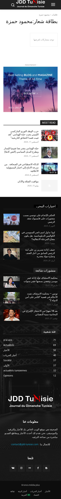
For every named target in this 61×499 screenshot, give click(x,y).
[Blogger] (46, 468)
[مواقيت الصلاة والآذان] (49, 185)
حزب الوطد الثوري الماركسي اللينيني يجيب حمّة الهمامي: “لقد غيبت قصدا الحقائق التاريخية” (23, 134)
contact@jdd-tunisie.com (24, 444)
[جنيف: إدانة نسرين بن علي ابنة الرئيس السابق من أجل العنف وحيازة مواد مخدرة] (11, 254)
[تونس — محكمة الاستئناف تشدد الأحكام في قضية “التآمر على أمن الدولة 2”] (11, 297)
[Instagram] (21, 468)
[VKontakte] (13, 468)
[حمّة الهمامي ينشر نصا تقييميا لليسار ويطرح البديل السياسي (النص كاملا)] (49, 152)
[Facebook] (38, 468)
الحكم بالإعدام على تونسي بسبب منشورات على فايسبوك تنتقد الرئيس (39, 218)
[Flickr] (29, 468)
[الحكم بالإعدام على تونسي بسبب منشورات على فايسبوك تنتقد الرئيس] (11, 219)
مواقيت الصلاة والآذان (28, 181)
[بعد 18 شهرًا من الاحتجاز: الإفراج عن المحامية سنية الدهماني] (11, 315)
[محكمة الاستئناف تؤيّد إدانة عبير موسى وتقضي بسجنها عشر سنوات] (11, 282)
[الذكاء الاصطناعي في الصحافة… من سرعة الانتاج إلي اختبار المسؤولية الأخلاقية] (49, 168)
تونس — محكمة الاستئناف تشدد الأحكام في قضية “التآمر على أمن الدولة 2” (41, 297)
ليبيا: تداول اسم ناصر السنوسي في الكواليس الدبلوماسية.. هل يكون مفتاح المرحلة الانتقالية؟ (38, 235)
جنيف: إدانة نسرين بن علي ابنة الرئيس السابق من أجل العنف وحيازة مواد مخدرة (40, 253)
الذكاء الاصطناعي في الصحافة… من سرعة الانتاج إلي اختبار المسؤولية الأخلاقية (21, 167)
